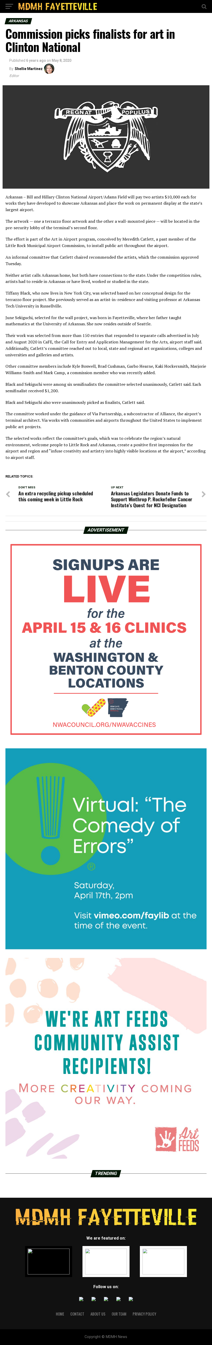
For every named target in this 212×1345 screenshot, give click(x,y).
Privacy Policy (144, 1314)
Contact (77, 1314)
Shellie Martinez (29, 69)
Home (60, 1314)
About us (97, 1314)
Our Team (119, 1314)
